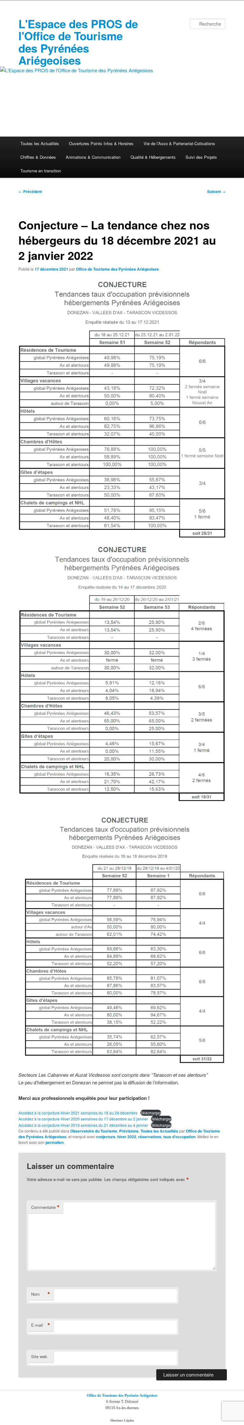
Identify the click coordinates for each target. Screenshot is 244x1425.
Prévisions (129, 1131)
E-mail (40, 1325)
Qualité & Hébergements (153, 157)
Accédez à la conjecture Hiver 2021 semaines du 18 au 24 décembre (78, 1112)
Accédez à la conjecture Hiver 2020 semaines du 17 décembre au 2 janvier (83, 1118)
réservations (149, 1136)
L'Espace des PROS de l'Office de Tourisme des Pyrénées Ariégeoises (78, 42)
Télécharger (150, 1112)
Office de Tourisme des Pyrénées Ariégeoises (117, 269)
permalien (54, 1142)
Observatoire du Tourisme (93, 1131)
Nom (40, 1294)
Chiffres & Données (38, 157)
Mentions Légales (122, 1420)
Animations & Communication (93, 157)
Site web (39, 1356)
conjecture (105, 1136)
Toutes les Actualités (39, 143)
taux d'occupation (179, 1136)
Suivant (216, 191)
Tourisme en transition (40, 171)
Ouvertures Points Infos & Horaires (101, 143)
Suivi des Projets (201, 157)
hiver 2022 (126, 1136)
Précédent (30, 191)
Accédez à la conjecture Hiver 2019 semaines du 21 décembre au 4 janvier (83, 1125)
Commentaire (45, 1207)
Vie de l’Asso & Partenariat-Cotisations (179, 143)
